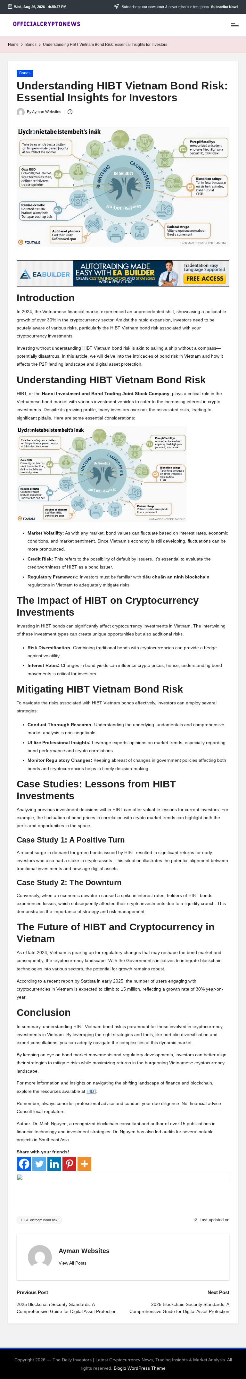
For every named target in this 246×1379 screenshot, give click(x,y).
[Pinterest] (69, 1164)
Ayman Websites (84, 1250)
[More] (84, 1164)
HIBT (91, 1091)
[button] (72, 1263)
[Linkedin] (54, 1164)
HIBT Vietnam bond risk (39, 1220)
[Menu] (234, 25)
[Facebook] (24, 1164)
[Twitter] (39, 1164)
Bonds (24, 73)
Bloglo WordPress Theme (140, 1368)
